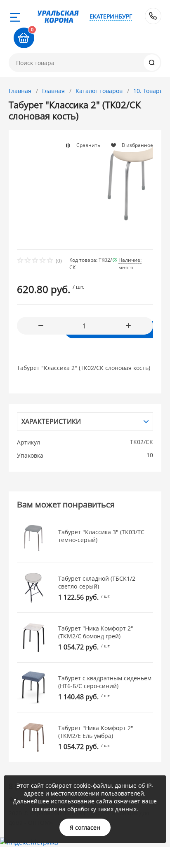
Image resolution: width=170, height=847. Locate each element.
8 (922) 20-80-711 (153, 16)
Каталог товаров (99, 91)
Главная (20, 91)
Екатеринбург (111, 16)
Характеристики (51, 421)
